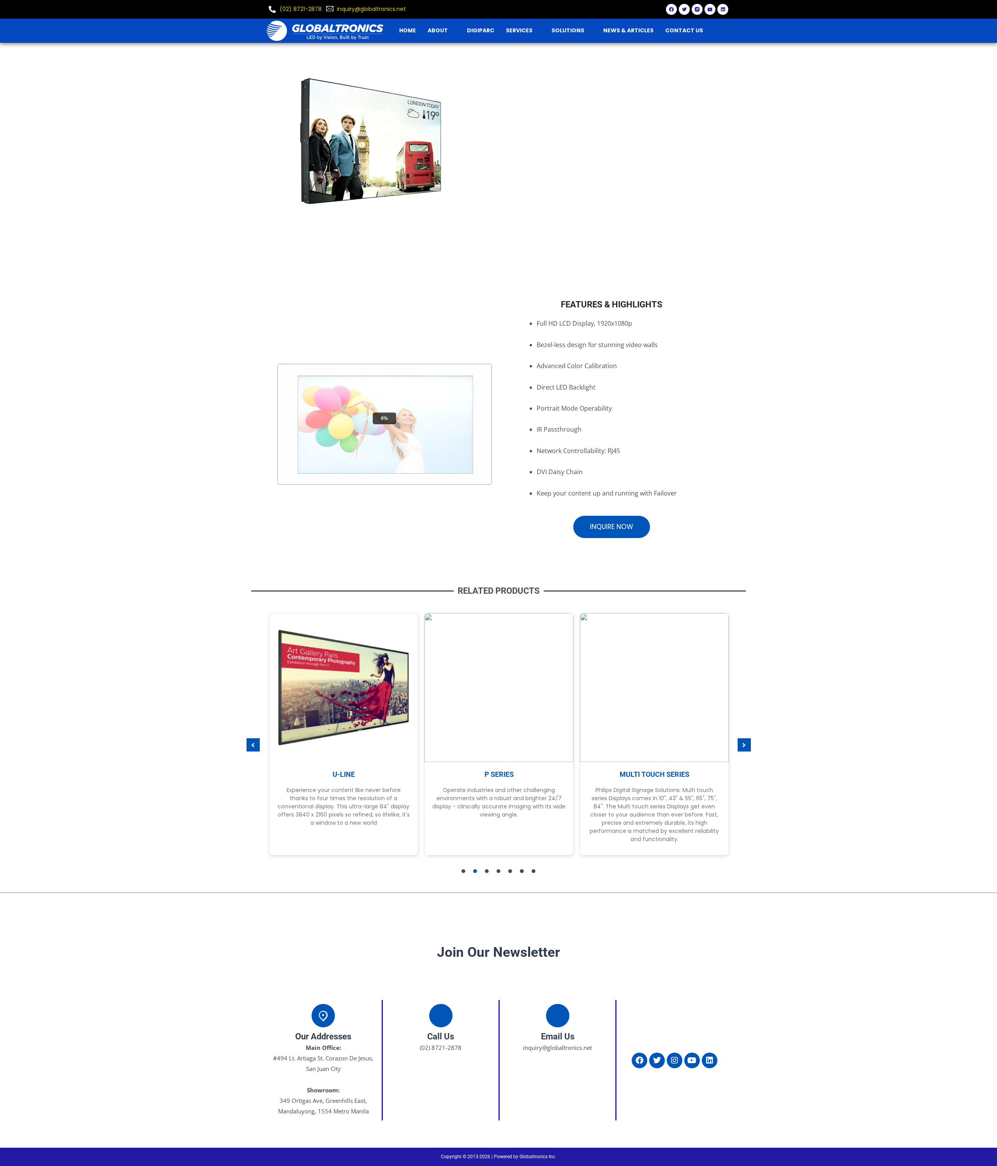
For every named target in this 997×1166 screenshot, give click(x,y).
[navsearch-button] (726, 30)
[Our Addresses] (323, 1015)
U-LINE (344, 774)
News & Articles (628, 30)
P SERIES (499, 774)
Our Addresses (323, 1036)
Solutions (567, 30)
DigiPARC (480, 30)
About (438, 30)
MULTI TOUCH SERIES (654, 774)
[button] (253, 744)
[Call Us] (441, 1015)
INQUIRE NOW (611, 526)
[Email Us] (557, 1015)
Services (519, 30)
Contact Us (684, 30)
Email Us (557, 1036)
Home (407, 30)
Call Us (440, 1036)
